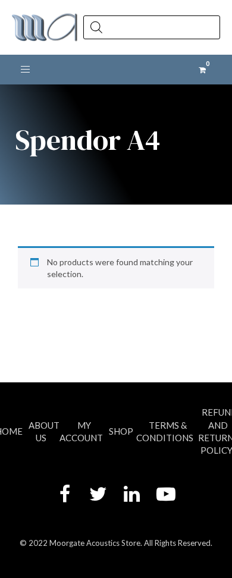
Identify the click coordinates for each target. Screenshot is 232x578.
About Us (44, 431)
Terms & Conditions (164, 431)
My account (81, 431)
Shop (121, 431)
